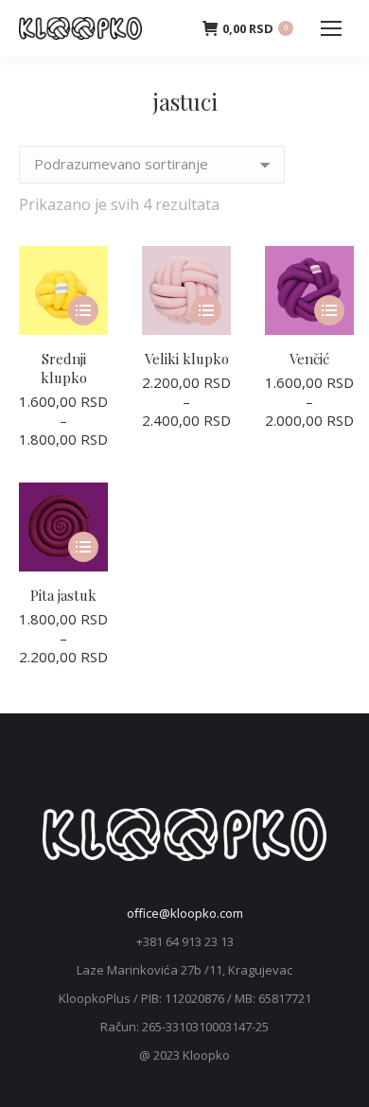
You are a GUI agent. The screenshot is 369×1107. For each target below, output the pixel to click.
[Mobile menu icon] (331, 28)
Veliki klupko (187, 358)
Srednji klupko (64, 368)
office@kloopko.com (185, 913)
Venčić (309, 358)
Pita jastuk (63, 595)
